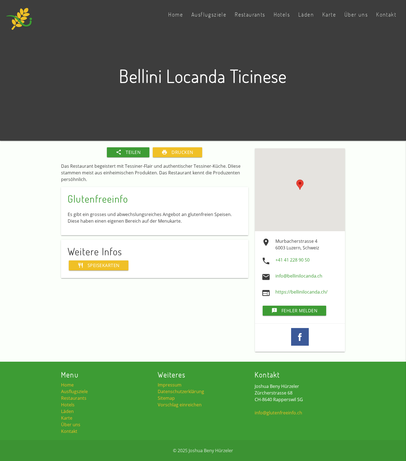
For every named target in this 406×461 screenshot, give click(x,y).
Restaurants (250, 14)
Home (175, 14)
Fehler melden (294, 311)
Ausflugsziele (208, 14)
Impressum (169, 385)
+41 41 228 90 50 (292, 260)
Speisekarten (99, 265)
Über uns (356, 14)
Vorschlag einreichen (180, 405)
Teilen (128, 152)
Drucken (177, 152)
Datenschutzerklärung (181, 391)
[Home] (19, 22)
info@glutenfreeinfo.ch (278, 413)
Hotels (282, 14)
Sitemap (166, 398)
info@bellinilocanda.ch (298, 276)
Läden (306, 14)
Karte (329, 14)
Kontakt (386, 14)
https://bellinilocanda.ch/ (301, 292)
